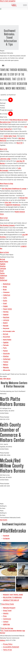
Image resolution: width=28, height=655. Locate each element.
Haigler (5, 306)
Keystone (6, 317)
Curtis (5, 298)
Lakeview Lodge (5, 159)
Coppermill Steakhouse (12, 205)
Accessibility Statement (11, 647)
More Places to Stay (6, 184)
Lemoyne (3, 269)
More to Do (3, 149)
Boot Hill (19, 143)
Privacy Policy (7, 644)
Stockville (6, 354)
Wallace (5, 365)
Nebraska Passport (9, 608)
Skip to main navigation (7, 1)
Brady (5, 287)
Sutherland (3, 280)
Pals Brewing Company (7, 225)
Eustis (5, 301)
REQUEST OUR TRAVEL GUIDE (13, 595)
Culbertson (3, 276)
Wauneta (6, 367)
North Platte (4, 262)
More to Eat (4, 218)
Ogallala (2, 264)
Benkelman (6, 284)
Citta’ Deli (8, 203)
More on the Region (4, 100)
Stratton (3, 266)
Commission (7, 619)
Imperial (5, 315)
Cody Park (3, 138)
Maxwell (5, 326)
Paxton (2, 273)
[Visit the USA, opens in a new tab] (6, 628)
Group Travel (7, 611)
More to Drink (4, 252)
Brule (5, 290)
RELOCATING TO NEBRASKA (12, 597)
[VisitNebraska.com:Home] (14, 5)
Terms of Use (7, 650)
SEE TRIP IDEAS (5, 379)
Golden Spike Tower (10, 136)
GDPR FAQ (6, 624)
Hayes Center (7, 309)
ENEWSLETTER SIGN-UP (11, 600)
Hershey (5, 312)
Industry (5, 613)
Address (2, 640)
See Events (3, 520)
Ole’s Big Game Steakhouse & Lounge (14, 189)
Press (5, 616)
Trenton (5, 362)
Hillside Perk (23, 198)
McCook (2, 259)
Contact (5, 622)
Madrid (2, 278)
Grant (2, 271)
